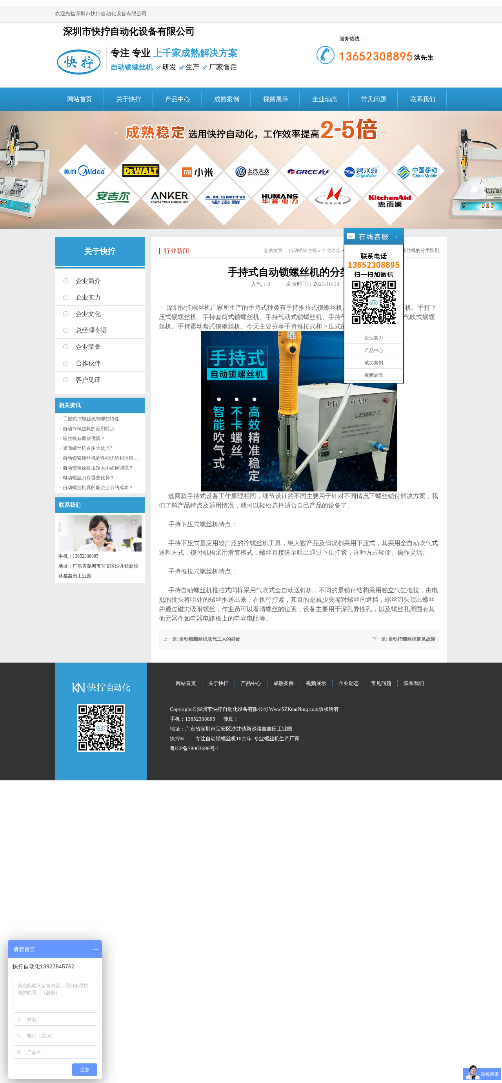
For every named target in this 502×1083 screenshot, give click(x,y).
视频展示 (275, 99)
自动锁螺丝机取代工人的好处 (209, 639)
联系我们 (422, 99)
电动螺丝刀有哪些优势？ (89, 477)
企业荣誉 (88, 346)
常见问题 (373, 99)
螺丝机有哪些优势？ (84, 438)
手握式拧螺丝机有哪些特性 (91, 419)
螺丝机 (201, 307)
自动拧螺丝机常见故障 (411, 639)
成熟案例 (226, 99)
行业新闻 (176, 250)
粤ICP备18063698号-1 (194, 748)
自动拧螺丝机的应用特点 (89, 428)
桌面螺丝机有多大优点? (87, 448)
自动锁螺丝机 (303, 250)
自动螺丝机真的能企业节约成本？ (98, 487)
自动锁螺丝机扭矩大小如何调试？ (98, 468)
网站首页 (79, 99)
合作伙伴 (88, 363)
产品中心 (177, 99)
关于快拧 (128, 99)
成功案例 (373, 362)
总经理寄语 (91, 330)
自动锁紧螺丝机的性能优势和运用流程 (103, 458)
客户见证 (88, 379)
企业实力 (88, 297)
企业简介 (88, 281)
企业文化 (88, 313)
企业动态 (324, 99)
